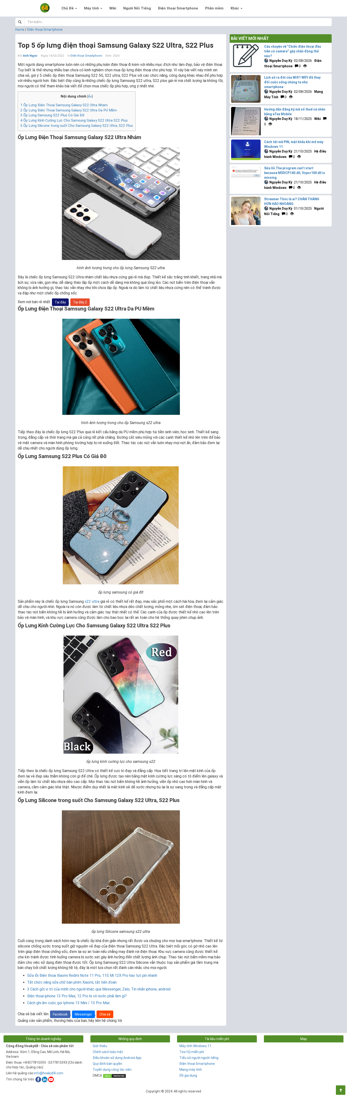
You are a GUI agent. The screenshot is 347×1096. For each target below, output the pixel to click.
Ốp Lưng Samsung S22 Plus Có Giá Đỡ (52, 115)
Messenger (83, 1014)
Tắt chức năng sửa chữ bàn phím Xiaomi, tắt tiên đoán (72, 982)
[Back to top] (340, 1090)
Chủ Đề (68, 8)
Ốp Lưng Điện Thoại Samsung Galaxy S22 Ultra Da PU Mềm (68, 110)
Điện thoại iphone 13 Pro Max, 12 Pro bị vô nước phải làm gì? (77, 996)
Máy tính (92, 8)
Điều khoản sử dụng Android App (117, 1058)
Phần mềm (214, 8)
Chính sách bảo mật (108, 1052)
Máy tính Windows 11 (195, 1046)
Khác (235, 8)
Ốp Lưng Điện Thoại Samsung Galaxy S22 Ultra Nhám (64, 105)
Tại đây (60, 302)
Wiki (112, 8)
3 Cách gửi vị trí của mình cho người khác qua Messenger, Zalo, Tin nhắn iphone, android (98, 989)
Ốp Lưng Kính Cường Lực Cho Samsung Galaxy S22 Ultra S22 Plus (74, 120)
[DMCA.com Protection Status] (114, 1075)
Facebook (60, 1014)
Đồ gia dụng (188, 1075)
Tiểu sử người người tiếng (198, 1058)
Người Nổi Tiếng (137, 8)
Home (19, 29)
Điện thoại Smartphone (178, 8)
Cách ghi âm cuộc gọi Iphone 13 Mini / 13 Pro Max (68, 1003)
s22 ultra (92, 601)
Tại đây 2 (80, 302)
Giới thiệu (100, 1046)
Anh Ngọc (30, 55)
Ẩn (90, 96)
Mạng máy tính (190, 1069)
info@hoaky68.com (48, 1073)
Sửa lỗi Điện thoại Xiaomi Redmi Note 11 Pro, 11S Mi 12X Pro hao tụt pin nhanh (92, 975)
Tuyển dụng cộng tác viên (112, 1069)
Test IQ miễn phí (191, 1052)
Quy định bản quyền (107, 1064)
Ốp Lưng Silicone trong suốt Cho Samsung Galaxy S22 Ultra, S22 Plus (76, 125)
